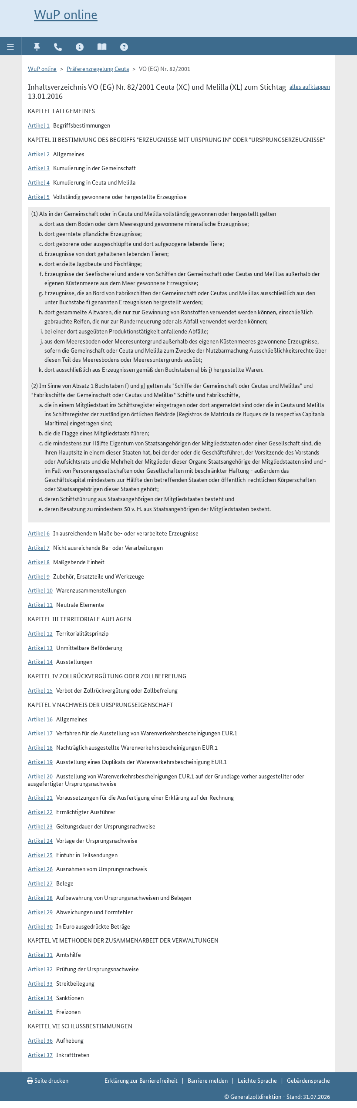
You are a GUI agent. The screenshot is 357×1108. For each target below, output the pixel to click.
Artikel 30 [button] (40, 926)
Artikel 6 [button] (39, 533)
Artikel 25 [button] (40, 854)
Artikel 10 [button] (40, 590)
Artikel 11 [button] (40, 604)
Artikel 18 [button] (40, 747)
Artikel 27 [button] (40, 883)
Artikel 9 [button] (39, 576)
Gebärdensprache (308, 1080)
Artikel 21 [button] (40, 797)
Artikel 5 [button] (39, 196)
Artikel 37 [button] (40, 1054)
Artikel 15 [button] (40, 690)
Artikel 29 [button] (40, 911)
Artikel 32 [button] (40, 968)
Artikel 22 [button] (40, 811)
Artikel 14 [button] (40, 661)
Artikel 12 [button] (40, 633)
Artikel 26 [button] (40, 868)
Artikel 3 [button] (39, 167)
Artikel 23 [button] (40, 826)
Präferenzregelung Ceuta (98, 68)
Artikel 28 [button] (40, 897)
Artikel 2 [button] (39, 153)
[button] (10, 46)
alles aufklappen (310, 86)
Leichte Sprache (257, 1080)
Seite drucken (50, 1080)
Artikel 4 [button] (39, 182)
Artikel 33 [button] (40, 983)
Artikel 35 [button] (40, 1011)
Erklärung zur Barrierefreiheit (141, 1080)
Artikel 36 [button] (40, 1040)
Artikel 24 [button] (40, 840)
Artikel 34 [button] (40, 997)
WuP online (66, 14)
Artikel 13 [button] (40, 647)
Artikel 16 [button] (40, 718)
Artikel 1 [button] (39, 125)
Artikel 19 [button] (40, 761)
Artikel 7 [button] (39, 547)
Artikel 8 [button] (39, 561)
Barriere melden (208, 1080)
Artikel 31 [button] (40, 954)
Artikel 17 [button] (40, 732)
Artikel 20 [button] (40, 775)
